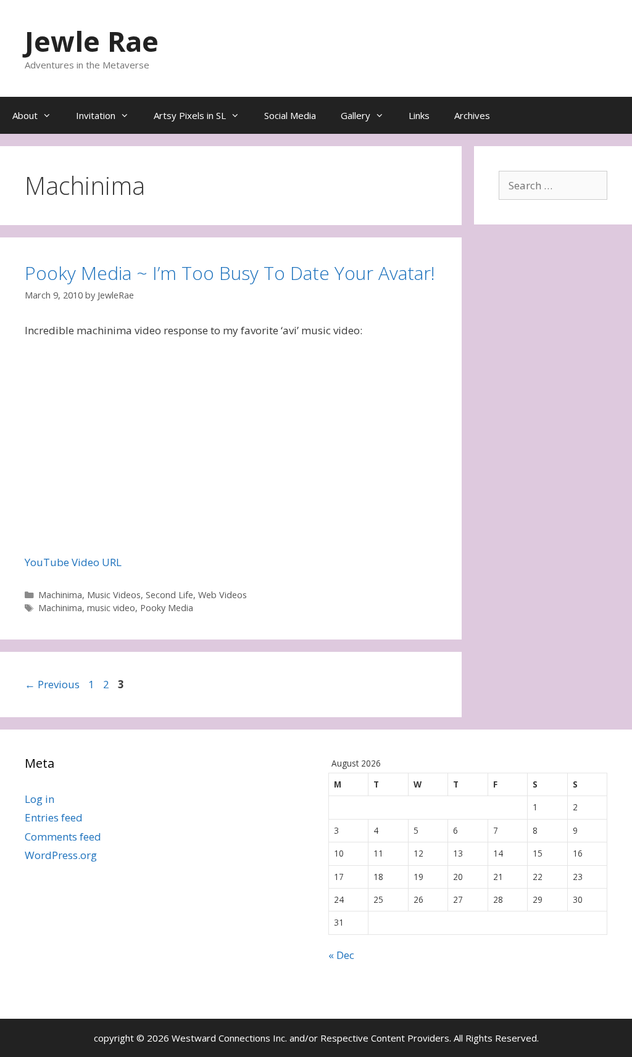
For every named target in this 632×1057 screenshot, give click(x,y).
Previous (52, 684)
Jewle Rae (92, 41)
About (25, 115)
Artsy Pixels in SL (190, 115)
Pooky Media (166, 608)
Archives (472, 115)
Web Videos (222, 595)
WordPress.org (61, 855)
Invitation (95, 115)
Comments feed (63, 836)
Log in (39, 799)
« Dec (341, 955)
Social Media (290, 115)
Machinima (60, 595)
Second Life (169, 595)
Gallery (355, 115)
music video (111, 608)
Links (419, 115)
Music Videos (114, 595)
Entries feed (54, 817)
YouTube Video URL (73, 562)
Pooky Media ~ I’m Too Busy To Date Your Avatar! (230, 273)
